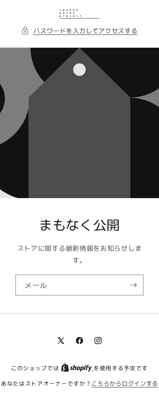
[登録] (133, 285)
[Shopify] (77, 368)
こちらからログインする (124, 383)
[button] (79, 30)
